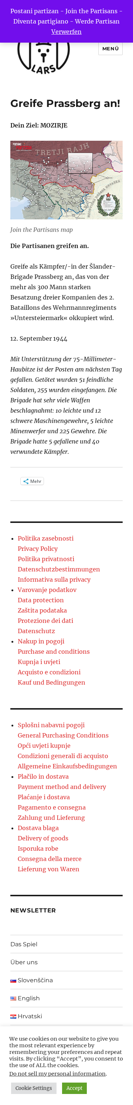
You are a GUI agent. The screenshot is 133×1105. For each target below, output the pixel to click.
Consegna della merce (50, 858)
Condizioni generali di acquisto (63, 756)
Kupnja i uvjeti (39, 661)
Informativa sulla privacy (54, 579)
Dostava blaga (38, 828)
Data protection (41, 600)
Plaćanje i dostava (44, 797)
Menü (110, 48)
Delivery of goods (43, 838)
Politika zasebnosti (46, 538)
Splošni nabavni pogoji (51, 725)
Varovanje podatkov (47, 589)
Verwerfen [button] (66, 31)
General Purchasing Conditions (63, 735)
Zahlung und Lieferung (51, 817)
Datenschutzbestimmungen (59, 569)
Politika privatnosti (46, 559)
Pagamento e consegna (52, 807)
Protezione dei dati (45, 620)
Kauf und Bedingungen (51, 682)
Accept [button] (74, 1088)
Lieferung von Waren (48, 869)
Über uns (24, 962)
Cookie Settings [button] (34, 1088)
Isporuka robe (38, 848)
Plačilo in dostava (43, 776)
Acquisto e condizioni (49, 672)
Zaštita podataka (42, 610)
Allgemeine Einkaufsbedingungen (67, 766)
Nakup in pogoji (41, 641)
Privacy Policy (38, 548)
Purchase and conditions (54, 651)
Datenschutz (36, 631)
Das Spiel (23, 944)
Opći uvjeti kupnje (44, 745)
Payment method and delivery (62, 786)
